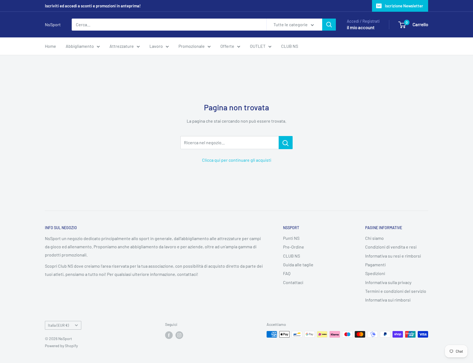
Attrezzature (121, 46)
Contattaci (293, 282)
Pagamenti (375, 264)
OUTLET (258, 46)
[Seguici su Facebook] (169, 335)
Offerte (227, 46)
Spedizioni (375, 273)
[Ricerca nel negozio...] (286, 142)
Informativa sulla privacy (388, 282)
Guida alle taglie (298, 264)
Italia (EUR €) (58, 325)
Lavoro (156, 46)
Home (50, 46)
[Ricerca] (329, 25)
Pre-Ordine (293, 246)
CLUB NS (289, 46)
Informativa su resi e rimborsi (393, 255)
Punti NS (291, 238)
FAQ (286, 273)
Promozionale (191, 46)
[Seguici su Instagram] (179, 335)
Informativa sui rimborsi (388, 299)
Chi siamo (374, 238)
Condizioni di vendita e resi (391, 246)
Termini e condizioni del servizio (395, 291)
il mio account (360, 27)
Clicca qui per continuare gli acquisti (236, 160)
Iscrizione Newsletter (404, 5)
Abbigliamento (80, 46)
